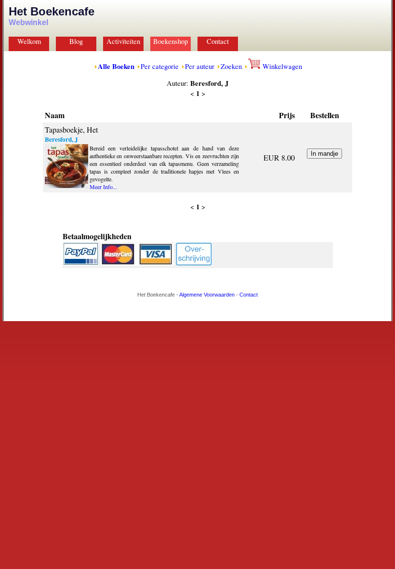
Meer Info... (103, 186)
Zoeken (231, 66)
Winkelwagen (281, 66)
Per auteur (199, 66)
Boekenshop (170, 41)
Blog (76, 41)
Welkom (29, 41)
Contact (218, 41)
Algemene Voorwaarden (207, 295)
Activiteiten (123, 41)
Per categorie (160, 66)
